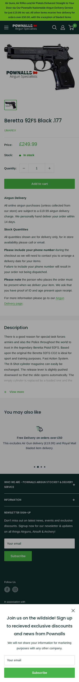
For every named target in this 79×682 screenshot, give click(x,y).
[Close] (73, 610)
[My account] (63, 27)
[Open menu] (6, 27)
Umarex (10, 130)
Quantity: (10, 168)
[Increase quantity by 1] (49, 168)
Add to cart (39, 184)
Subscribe (39, 672)
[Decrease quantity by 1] (23, 168)
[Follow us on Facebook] (7, 589)
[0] (71, 27)
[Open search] (54, 27)
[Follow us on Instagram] (15, 589)
